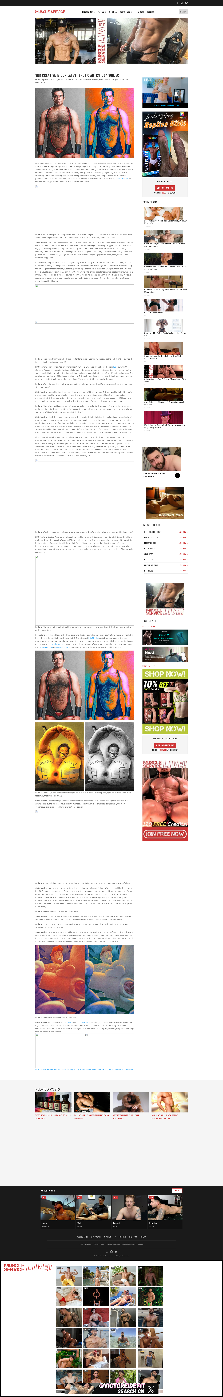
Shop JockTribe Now (165, 745)
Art (56, 80)
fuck (115, 367)
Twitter (70, 1022)
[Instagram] (182, 3)
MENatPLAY (166, 559)
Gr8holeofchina (46, 647)
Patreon (85, 1022)
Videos (101, 12)
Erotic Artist (73, 80)
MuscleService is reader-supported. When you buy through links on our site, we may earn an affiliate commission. (84, 1069)
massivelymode (61, 647)
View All (177, 1190)
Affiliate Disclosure (129, 1244)
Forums (150, 12)
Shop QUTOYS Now (165, 188)
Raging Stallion (166, 537)
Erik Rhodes (93, 638)
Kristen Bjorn (166, 543)
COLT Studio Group (166, 532)
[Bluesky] (186, 3)
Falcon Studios (166, 565)
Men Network (166, 548)
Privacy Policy (99, 1244)
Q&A (116, 80)
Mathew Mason (58, 644)
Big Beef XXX (62, 80)
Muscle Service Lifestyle (89, 80)
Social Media (40, 83)
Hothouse (166, 570)
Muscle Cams (88, 12)
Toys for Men (120, 1236)
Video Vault (96, 1236)
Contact (140, 1244)
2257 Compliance (85, 1244)
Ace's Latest (49, 80)
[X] (177, 3)
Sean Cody (166, 554)
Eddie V (40, 80)
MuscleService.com (106, 80)
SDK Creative (124, 80)
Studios (113, 12)
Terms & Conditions (113, 1244)
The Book (139, 12)
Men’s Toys (125, 12)
